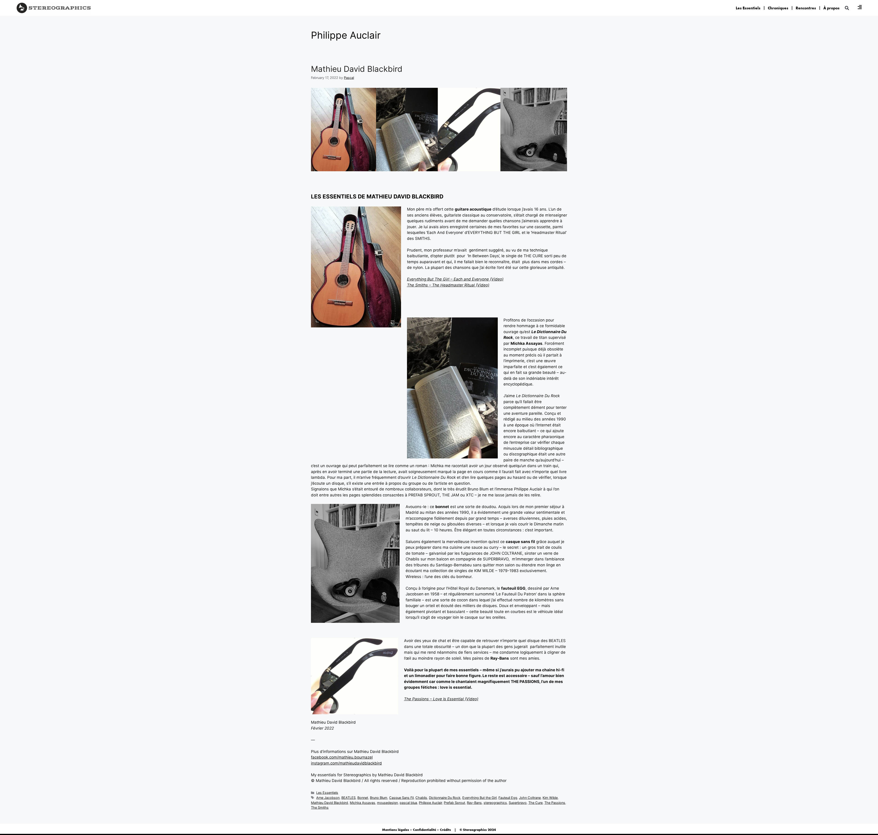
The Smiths (320, 807)
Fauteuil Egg (507, 798)
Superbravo (518, 803)
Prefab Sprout (454, 803)
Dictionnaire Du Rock (444, 798)
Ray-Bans (474, 803)
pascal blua (408, 803)
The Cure (535, 803)
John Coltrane (530, 798)
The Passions (554, 803)
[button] (847, 8)
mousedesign (387, 803)
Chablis (421, 798)
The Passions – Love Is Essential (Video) (441, 699)
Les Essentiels (748, 8)
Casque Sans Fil (401, 798)
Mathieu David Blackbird (356, 69)
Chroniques (778, 8)
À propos (831, 8)
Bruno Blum (378, 798)
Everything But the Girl (479, 798)
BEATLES (348, 798)
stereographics (495, 803)
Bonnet (362, 798)
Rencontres (806, 8)
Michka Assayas (362, 803)
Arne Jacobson (328, 798)
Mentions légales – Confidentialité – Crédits (416, 829)
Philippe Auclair (430, 803)
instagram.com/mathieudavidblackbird (346, 763)
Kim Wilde (550, 798)
